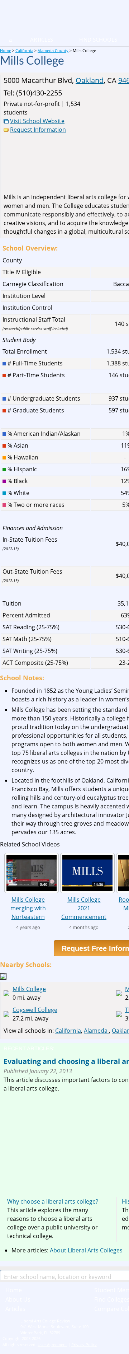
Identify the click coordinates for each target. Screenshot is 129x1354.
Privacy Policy (84, 1344)
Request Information (38, 130)
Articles (41, 39)
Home (13, 1290)
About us (17, 1299)
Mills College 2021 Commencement (83, 908)
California (68, 1031)
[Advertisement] (64, 1143)
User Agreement (52, 1344)
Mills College (29, 989)
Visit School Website (37, 121)
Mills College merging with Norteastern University (28, 908)
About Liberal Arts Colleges (86, 1250)
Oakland (90, 80)
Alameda (96, 1031)
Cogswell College (35, 1010)
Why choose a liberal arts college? (52, 1201)
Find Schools (89, 39)
